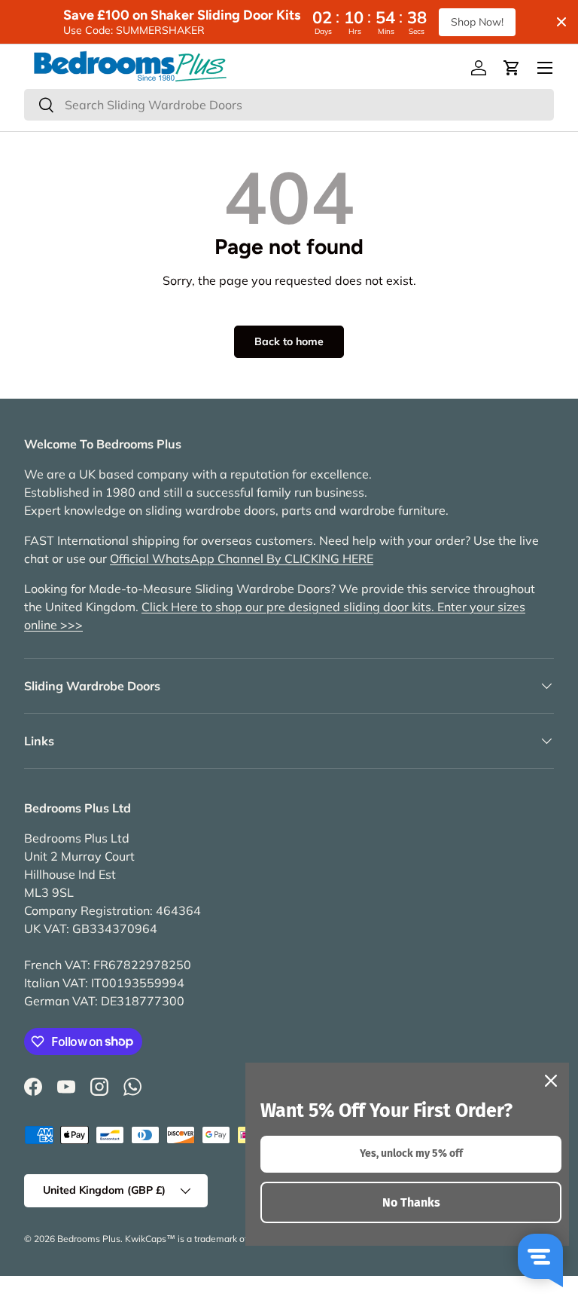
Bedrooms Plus (88, 1238)
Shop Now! (477, 22)
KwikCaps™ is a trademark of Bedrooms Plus (219, 1238)
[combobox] (289, 105)
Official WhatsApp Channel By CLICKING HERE (241, 558)
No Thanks (411, 1202)
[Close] (551, 1081)
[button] (511, 67)
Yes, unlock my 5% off (411, 1153)
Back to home (289, 341)
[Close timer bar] (561, 22)
